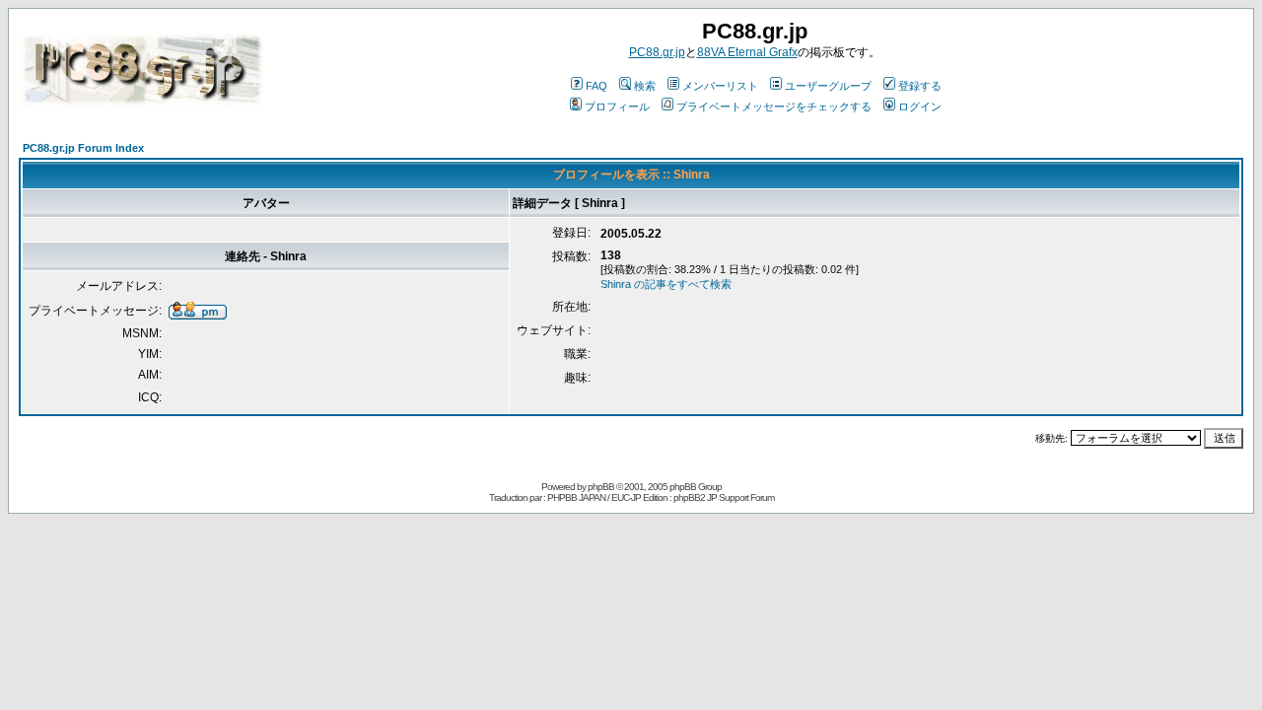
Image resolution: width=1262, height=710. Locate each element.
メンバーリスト (720, 86)
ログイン (920, 106)
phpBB (601, 486)
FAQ (596, 86)
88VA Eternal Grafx (747, 52)
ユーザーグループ (828, 86)
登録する (920, 86)
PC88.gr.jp (657, 52)
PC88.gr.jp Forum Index (83, 148)
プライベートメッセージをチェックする (774, 106)
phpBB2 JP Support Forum (723, 497)
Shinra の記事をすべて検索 (666, 284)
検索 (645, 86)
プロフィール (617, 106)
